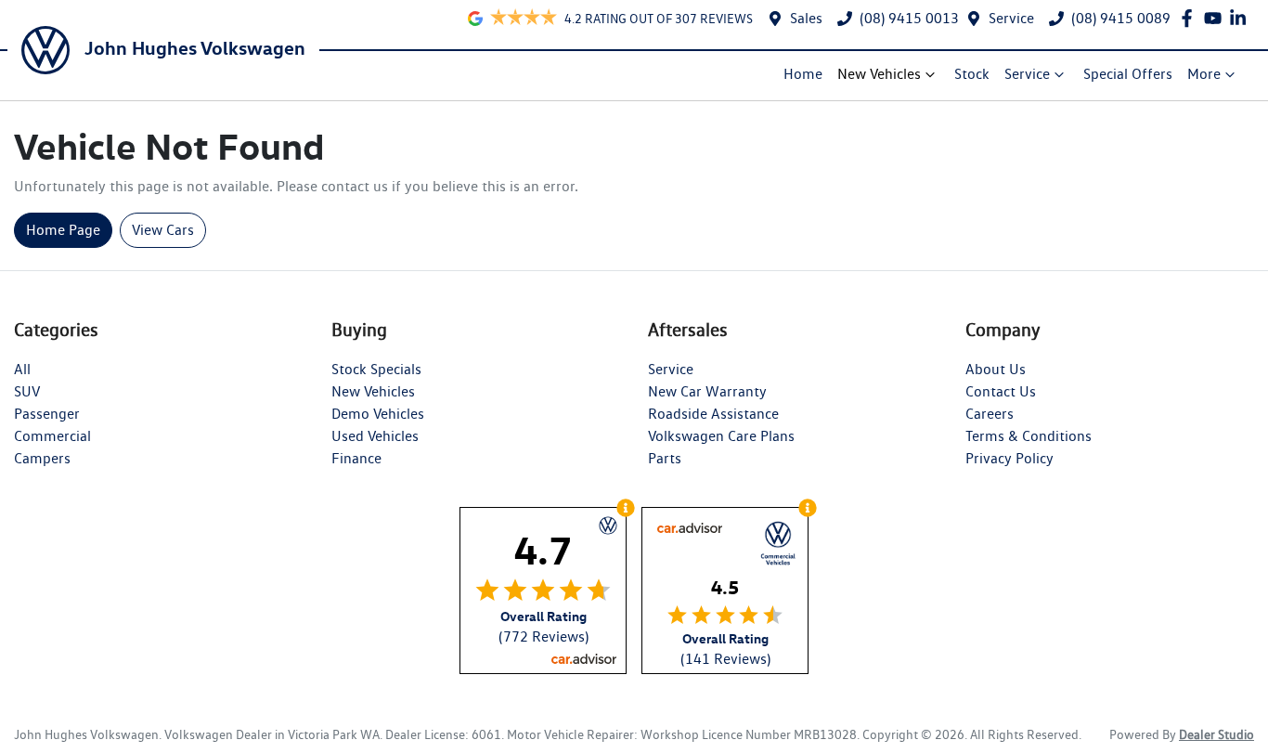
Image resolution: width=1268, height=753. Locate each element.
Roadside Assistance (713, 413)
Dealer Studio (1216, 734)
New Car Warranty (707, 391)
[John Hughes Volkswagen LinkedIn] (1241, 18)
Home (802, 74)
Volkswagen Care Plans (721, 436)
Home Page (63, 230)
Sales (806, 18)
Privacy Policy (1009, 458)
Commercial (52, 436)
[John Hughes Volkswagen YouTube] (1216, 18)
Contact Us (1000, 391)
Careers (989, 413)
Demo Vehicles (377, 413)
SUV (27, 391)
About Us (995, 369)
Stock (972, 74)
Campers (42, 458)
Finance (356, 458)
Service (1011, 18)
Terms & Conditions (1028, 436)
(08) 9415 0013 (909, 18)
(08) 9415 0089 (1121, 18)
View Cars (163, 230)
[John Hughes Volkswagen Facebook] (1190, 18)
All (22, 369)
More (1204, 74)
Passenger (47, 413)
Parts (664, 458)
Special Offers (1127, 74)
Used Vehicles (375, 436)
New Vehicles (879, 74)
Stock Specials (376, 369)
